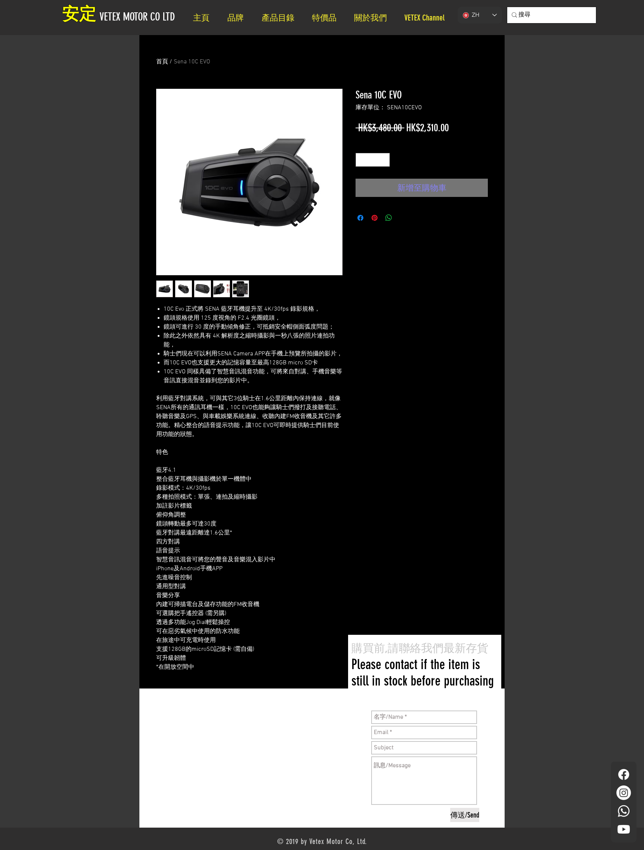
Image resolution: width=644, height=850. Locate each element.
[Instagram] (623, 792)
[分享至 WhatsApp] (388, 217)
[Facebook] (623, 774)
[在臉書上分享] (360, 217)
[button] (373, 17)
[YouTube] (623, 829)
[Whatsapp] (623, 811)
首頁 (162, 62)
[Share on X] (402, 217)
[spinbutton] (372, 159)
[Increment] (384, 159)
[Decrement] (361, 159)
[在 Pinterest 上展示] (374, 217)
